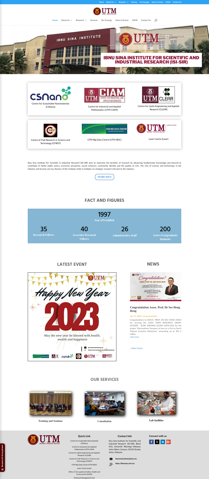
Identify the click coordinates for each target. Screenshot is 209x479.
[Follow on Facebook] (151, 442)
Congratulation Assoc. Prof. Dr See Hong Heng (155, 309)
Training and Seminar (50, 421)
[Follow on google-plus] (168, 442)
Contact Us (177, 2)
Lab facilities (156, 420)
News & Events (157, 2)
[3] (72, 360)
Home (101, 2)
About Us (109, 2)
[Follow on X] (157, 442)
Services (134, 2)
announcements (150, 316)
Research (122, 2)
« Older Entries (136, 348)
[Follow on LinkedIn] (163, 442)
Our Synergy (144, 2)
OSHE (168, 2)
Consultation (104, 421)
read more (134, 337)
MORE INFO (104, 176)
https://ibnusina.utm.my (125, 463)
